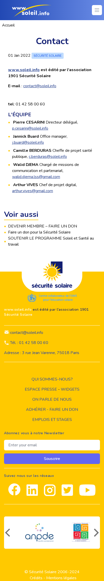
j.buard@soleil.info (28, 142)
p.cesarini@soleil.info (30, 128)
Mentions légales (61, 578)
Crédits (36, 578)
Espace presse (41, 389)
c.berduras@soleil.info (48, 156)
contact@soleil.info (39, 86)
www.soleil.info (24, 70)
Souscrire (52, 458)
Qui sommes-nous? (52, 379)
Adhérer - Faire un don (52, 409)
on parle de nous (52, 399)
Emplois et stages (52, 419)
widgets (70, 389)
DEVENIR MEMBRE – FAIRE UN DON (42, 226)
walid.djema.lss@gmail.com (36, 177)
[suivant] (97, 532)
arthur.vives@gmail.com (32, 191)
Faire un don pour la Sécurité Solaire (39, 232)
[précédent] (7, 532)
